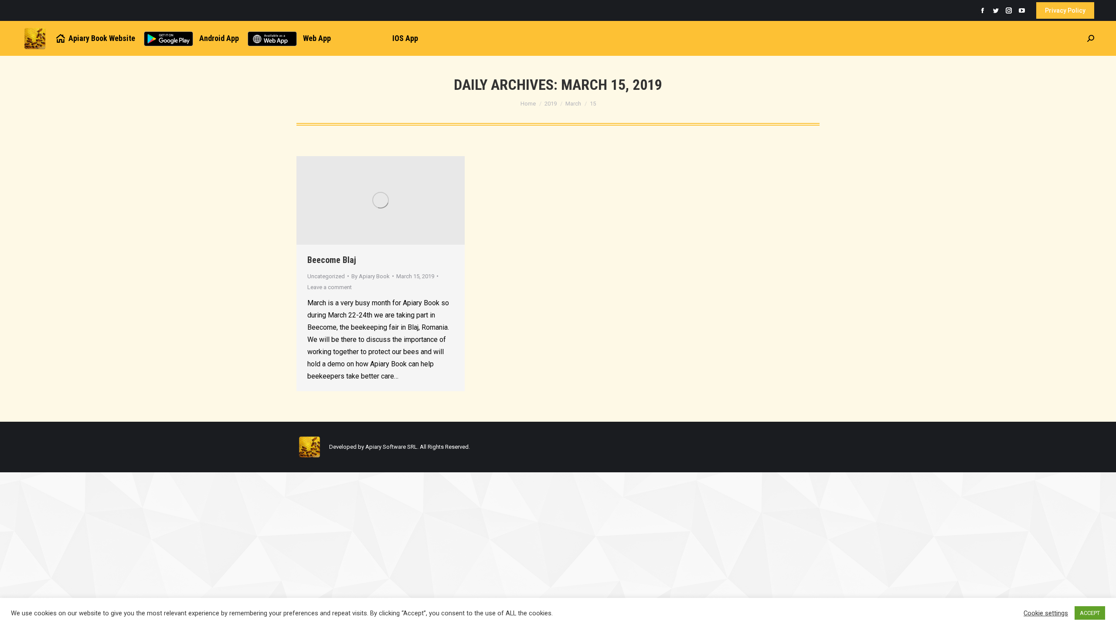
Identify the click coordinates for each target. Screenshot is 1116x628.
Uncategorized (326, 276)
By (370, 276)
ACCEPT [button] (1090, 613)
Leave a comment (329, 287)
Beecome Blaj (331, 260)
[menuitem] (95, 38)
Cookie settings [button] (1046, 613)
